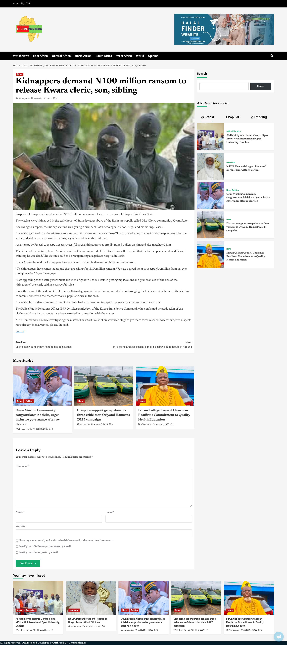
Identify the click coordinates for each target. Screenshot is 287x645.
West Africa (124, 56)
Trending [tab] (260, 117)
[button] (272, 56)
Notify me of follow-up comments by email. (45, 546)
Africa (229, 131)
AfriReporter (24, 98)
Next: (152, 344)
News (19, 74)
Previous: (44, 344)
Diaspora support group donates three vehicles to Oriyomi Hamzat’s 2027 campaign (103, 415)
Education (236, 131)
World (140, 56)
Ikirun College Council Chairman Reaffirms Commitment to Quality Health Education (164, 415)
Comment (22, 466)
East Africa (40, 56)
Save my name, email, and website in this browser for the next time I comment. (66, 540)
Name (20, 512)
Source (20, 331)
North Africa (83, 56)
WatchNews (21, 56)
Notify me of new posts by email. (38, 552)
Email (109, 512)
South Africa (104, 56)
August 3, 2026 (101, 424)
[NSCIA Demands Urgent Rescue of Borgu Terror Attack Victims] (210, 166)
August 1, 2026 (162, 424)
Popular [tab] (233, 117)
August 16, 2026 (40, 429)
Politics (29, 401)
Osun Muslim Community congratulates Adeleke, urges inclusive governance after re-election (248, 197)
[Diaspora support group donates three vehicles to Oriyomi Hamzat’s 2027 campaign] (103, 386)
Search (202, 73)
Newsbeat (230, 162)
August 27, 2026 (40, 630)
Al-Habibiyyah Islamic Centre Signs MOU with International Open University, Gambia (247, 139)
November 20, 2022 (43, 98)
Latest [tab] (209, 117)
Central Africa (61, 56)
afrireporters (23, 429)
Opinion (153, 56)
